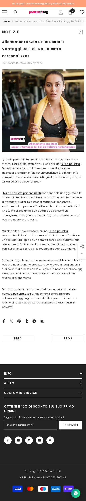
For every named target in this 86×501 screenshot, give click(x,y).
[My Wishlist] (82, 12)
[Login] (61, 12)
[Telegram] (34, 321)
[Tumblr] (26, 321)
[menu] (4, 12)
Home (7, 21)
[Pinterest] (19, 321)
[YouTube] (50, 440)
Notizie (18, 21)
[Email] (42, 321)
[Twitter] (11, 321)
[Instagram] (18, 440)
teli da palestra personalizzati (20, 181)
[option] (43, 3)
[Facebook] (4, 321)
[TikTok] (39, 440)
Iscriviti (71, 425)
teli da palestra (70, 164)
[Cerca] (15, 12)
